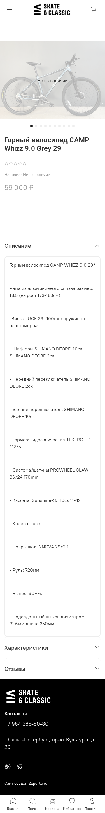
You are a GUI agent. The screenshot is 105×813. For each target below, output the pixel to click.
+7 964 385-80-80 (26, 724)
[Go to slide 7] (59, 126)
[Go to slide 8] (64, 126)
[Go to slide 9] (69, 126)
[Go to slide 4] (45, 126)
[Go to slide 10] (73, 126)
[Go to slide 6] (55, 126)
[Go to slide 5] (50, 126)
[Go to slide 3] (41, 126)
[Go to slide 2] (36, 126)
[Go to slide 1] (31, 126)
